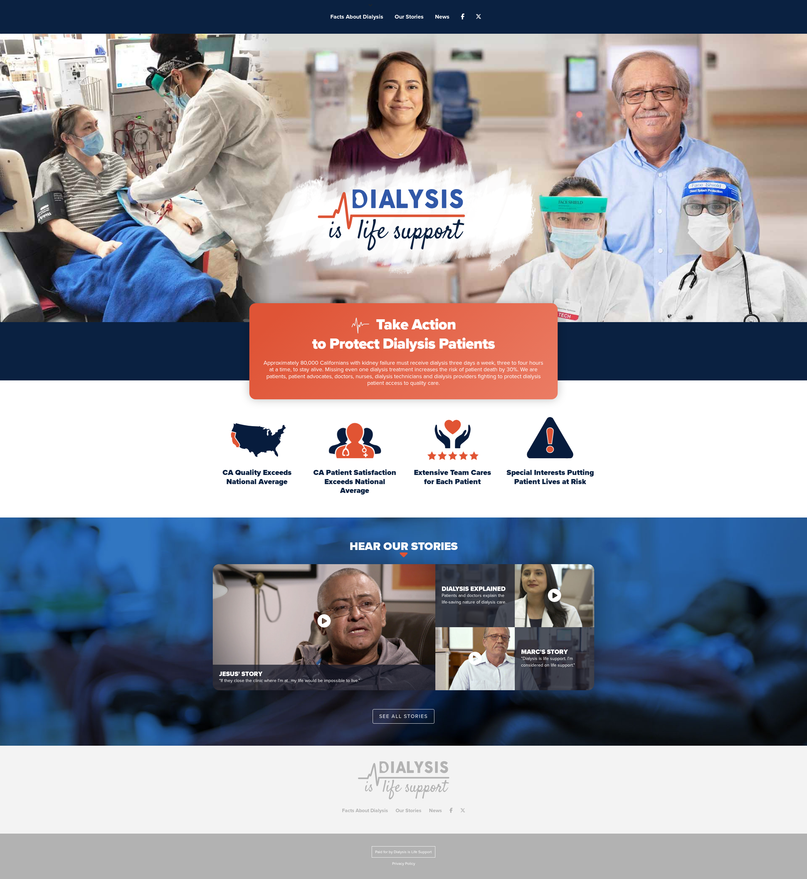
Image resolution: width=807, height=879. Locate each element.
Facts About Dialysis (356, 16)
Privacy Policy (403, 863)
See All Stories (403, 716)
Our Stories (409, 16)
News (442, 16)
